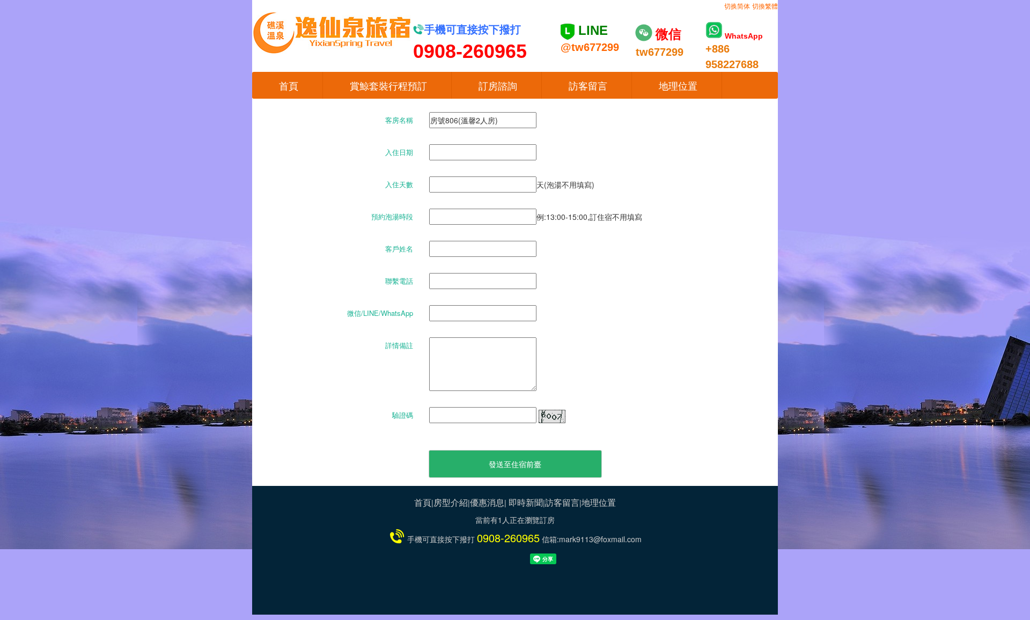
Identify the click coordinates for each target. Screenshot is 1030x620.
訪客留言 (588, 85)
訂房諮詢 (498, 85)
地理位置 (678, 85)
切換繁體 (765, 5)
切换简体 (737, 5)
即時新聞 (526, 502)
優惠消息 (487, 502)
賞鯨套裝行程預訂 (388, 85)
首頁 (288, 85)
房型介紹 (450, 502)
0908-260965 (508, 537)
